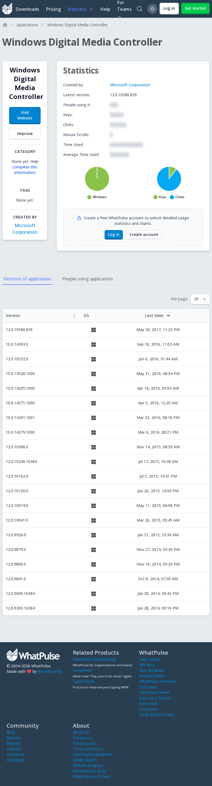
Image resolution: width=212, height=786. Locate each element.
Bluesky (13, 743)
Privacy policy (85, 743)
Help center (149, 659)
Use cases (148, 686)
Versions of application (27, 279)
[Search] (139, 9)
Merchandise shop (89, 771)
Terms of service (88, 748)
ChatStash (148, 709)
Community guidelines (93, 754)
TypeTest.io (83, 681)
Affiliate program (88, 765)
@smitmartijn (50, 671)
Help (105, 9)
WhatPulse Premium (157, 681)
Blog (11, 732)
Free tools (148, 703)
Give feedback (151, 670)
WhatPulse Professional (94, 659)
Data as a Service (155, 698)
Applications (27, 24)
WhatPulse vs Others (92, 776)
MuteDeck (82, 670)
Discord (13, 737)
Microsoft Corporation (130, 84)
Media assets (85, 759)
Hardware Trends (154, 692)
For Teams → (124, 9)
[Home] (5, 25)
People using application (87, 279)
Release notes (152, 675)
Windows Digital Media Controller (77, 24)
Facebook (15, 754)
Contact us (83, 737)
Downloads (27, 9)
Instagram (16, 759)
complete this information (24, 169)
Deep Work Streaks (156, 714)
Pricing (53, 9)
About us (81, 732)
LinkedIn (14, 748)
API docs (147, 664)
